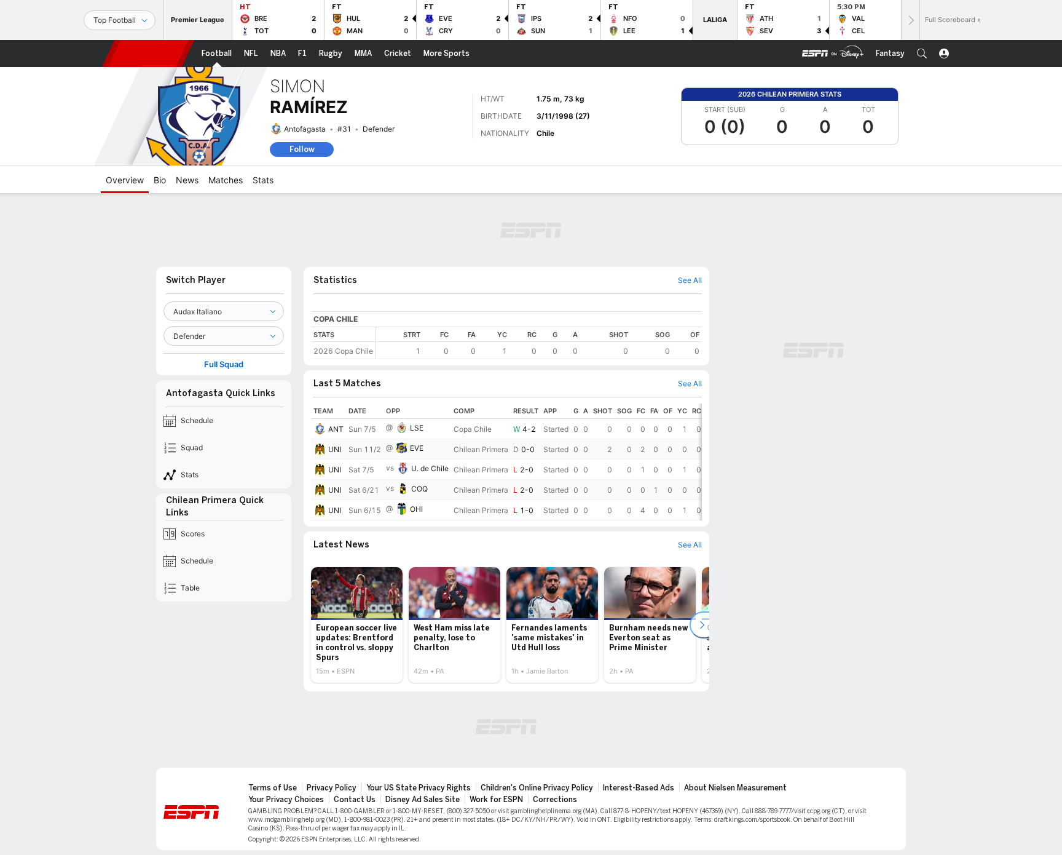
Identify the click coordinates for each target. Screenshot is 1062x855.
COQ (419, 488)
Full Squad (223, 364)
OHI (416, 509)
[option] (357, 625)
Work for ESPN (496, 799)
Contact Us (355, 799)
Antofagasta (305, 128)
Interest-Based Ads (638, 788)
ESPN (148, 53)
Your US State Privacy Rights (418, 788)
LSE (416, 427)
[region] (539, 343)
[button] (922, 53)
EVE (416, 448)
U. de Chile (430, 468)
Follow (302, 149)
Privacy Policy (331, 788)
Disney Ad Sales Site (422, 799)
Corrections (555, 799)
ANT (336, 429)
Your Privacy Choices (286, 799)
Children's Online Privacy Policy (537, 788)
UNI (334, 449)
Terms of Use (272, 788)
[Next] (910, 20)
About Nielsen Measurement (735, 788)
